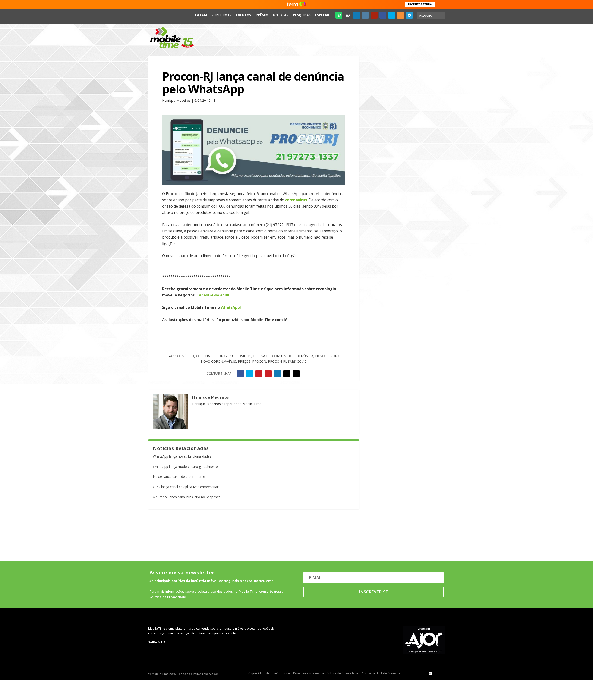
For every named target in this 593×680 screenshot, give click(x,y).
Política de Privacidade (342, 673)
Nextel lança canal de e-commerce (179, 476)
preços (244, 361)
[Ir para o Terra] (296, 4)
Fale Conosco (390, 673)
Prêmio (262, 15)
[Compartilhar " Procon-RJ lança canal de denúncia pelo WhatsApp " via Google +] (259, 373)
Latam (201, 15)
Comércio (185, 356)
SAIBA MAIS (156, 642)
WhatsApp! (231, 307)
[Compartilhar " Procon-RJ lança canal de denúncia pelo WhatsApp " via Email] (286, 373)
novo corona (327, 356)
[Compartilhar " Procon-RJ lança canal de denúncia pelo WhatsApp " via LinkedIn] (277, 373)
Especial (322, 15)
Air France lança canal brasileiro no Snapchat (186, 497)
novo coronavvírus (218, 361)
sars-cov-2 (297, 361)
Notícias (280, 15)
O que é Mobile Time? (263, 673)
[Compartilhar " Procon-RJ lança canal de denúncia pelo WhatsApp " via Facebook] (240, 373)
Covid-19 (244, 356)
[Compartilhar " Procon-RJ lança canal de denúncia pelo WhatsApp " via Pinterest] (268, 373)
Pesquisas (302, 15)
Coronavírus (223, 356)
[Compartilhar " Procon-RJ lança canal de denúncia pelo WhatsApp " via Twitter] (249, 373)
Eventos (243, 15)
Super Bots (221, 15)
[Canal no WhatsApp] (338, 15)
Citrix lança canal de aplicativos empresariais (186, 487)
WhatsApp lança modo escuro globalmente (185, 466)
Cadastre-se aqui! (212, 295)
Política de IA (370, 673)
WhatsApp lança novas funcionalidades (182, 456)
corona (203, 356)
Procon (259, 361)
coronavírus (296, 199)
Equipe (286, 673)
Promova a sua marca (308, 673)
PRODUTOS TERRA (420, 4)
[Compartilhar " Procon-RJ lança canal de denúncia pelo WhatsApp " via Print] (296, 373)
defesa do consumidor (274, 356)
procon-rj (277, 361)
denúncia (304, 356)
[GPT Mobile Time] (347, 15)
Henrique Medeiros (210, 397)
